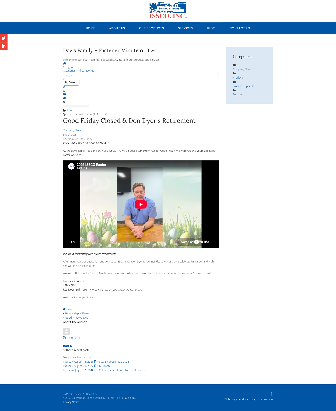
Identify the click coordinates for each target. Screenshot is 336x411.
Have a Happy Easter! (77, 313)
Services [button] (185, 28)
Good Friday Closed (76, 317)
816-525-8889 (127, 397)
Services (237, 94)
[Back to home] (168, 10)
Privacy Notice (71, 402)
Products (238, 77)
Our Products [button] (151, 28)
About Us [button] (117, 28)
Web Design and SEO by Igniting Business (249, 399)
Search (72, 82)
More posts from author (77, 357)
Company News (72, 130)
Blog (211, 28)
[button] (141, 91)
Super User (69, 134)
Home (90, 28)
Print (70, 110)
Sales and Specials (243, 86)
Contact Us (240, 28)
